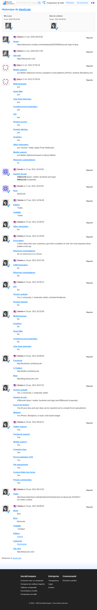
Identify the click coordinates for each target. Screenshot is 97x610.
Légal (50, 584)
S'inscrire (70, 3)
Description (18, 241)
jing (19, 65)
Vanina (20, 200)
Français (92, 3)
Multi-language (19, 84)
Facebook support (21, 434)
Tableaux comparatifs (29, 587)
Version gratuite (20, 294)
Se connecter (82, 3)
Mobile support (20, 70)
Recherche (39, 3)
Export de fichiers (21, 405)
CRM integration (20, 265)
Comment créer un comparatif (32, 581)
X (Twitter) (17, 368)
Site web (17, 56)
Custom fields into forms (24, 472)
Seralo (20, 169)
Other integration (20, 145)
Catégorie (17, 541)
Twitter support (20, 427)
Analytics (17, 137)
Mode (15, 511)
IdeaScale (25, 9)
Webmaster (22, 544)
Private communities (22, 480)
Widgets (17, 413)
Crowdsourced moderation (25, 107)
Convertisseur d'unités (29, 591)
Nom (15, 191)
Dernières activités (70, 581)
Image (16, 41)
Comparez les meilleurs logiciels (33, 584)
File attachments (20, 465)
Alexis (20, 37)
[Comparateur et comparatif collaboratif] (8, 3)
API (14, 114)
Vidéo (15, 494)
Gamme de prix (20, 174)
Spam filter (18, 91)
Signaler (89, 38)
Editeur (16, 205)
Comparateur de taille (55, 3)
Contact (51, 587)
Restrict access (20, 122)
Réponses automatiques (24, 160)
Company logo (19, 449)
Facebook (17, 361)
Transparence (53, 581)
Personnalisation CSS (23, 457)
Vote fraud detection (22, 99)
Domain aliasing (20, 129)
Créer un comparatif (44, 3)
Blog (15, 376)
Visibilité (17, 212)
